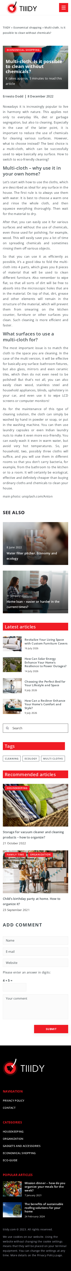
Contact (9, 1108)
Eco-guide (10, 1160)
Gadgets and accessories (22, 1146)
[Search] (7, 728)
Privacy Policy (46, 1255)
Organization (13, 1138)
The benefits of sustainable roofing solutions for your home (44, 1207)
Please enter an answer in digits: (27, 972)
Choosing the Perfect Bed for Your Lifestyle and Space (45, 683)
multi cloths (53, 758)
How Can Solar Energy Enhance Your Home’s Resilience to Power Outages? (45, 662)
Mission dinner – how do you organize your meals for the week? (45, 1186)
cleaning (12, 758)
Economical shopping (23, 50)
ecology (31, 758)
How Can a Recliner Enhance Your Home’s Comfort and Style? (45, 704)
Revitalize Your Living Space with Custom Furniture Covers (46, 641)
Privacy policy (13, 1100)
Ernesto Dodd (13, 96)
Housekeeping (13, 1131)
